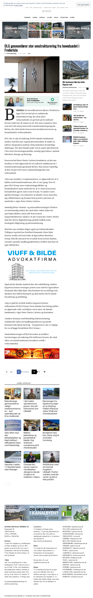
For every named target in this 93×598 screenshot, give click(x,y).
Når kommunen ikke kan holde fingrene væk (74, 83)
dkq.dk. (12, 555)
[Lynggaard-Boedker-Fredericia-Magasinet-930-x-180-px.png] (46, 30)
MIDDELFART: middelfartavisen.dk (74, 562)
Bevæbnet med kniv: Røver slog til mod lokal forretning (51, 436)
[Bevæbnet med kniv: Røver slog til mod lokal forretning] (51, 425)
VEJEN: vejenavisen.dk (70, 550)
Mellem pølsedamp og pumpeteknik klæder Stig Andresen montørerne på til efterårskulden (31, 440)
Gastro (49, 17)
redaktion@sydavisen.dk (41, 562)
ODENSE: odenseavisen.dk (71, 565)
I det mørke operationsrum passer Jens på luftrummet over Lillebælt (31, 406)
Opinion (42, 17)
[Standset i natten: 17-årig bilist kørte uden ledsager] (13, 457)
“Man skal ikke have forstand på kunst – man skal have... (79, 117)
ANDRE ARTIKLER (24, 383)
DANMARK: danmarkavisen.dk (73, 527)
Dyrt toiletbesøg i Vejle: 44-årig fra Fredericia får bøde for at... (80, 107)
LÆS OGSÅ (10, 383)
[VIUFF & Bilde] (32, 265)
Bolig (56, 17)
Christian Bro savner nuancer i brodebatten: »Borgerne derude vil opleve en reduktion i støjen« (32, 470)
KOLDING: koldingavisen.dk (72, 558)
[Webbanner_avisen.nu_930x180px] (32, 101)
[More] (44, 372)
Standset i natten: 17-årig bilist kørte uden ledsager (13, 467)
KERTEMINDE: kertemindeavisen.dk (75, 574)
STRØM (35, 17)
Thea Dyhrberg (11, 53)
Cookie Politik (18, 5)
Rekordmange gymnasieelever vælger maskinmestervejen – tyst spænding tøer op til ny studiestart (12, 408)
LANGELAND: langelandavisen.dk (74, 572)
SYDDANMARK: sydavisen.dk (73, 534)
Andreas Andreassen (70, 87)
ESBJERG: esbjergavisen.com (72, 538)
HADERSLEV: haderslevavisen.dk (74, 548)
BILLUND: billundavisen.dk (72, 541)
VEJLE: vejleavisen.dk (70, 560)
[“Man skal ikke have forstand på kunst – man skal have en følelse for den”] (67, 117)
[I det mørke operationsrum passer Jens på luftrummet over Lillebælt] (32, 393)
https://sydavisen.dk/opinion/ (43, 541)
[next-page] (9, 484)
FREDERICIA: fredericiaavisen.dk (74, 555)
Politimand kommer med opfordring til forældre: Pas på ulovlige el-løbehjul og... (80, 128)
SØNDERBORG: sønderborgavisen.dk (75, 543)
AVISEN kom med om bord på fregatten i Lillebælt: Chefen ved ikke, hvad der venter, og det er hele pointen (51, 472)
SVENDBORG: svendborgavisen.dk (74, 569)
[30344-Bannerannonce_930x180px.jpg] (46, 513)
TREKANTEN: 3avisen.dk (71, 536)
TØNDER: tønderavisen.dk (71, 546)
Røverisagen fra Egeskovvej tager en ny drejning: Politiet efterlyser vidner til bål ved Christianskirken (50, 407)
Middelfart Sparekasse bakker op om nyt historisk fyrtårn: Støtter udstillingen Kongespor (80, 140)
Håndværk (64, 17)
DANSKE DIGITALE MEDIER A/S (17, 526)
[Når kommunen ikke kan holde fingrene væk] (75, 70)
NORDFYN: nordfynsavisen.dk (73, 577)
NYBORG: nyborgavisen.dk (72, 567)
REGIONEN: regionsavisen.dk (72, 531)
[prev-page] (6, 484)
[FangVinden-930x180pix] (32, 353)
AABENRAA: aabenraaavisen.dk (73, 553)
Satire (72, 17)
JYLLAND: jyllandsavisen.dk (72, 529)
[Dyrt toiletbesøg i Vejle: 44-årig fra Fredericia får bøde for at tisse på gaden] (67, 107)
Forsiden (27, 17)
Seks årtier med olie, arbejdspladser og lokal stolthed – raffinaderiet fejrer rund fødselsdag (13, 439)
